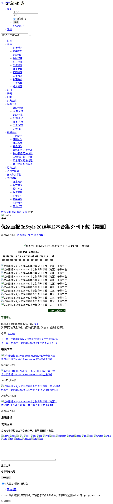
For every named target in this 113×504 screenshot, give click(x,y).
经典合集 (11, 167)
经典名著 (17, 143)
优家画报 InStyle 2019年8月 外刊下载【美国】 (29, 343)
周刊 (9, 93)
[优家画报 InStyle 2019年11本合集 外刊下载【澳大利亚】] (31, 386)
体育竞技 (17, 69)
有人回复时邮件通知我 (16, 483)
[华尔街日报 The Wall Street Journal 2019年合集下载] (28, 371)
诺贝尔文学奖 (14, 174)
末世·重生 (18, 129)
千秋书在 (6, 3)
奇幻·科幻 (18, 115)
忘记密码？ (19, 26)
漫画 (9, 44)
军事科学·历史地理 (23, 160)
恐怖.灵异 (18, 118)
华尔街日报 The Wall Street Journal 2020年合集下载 (26, 359)
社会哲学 (17, 146)
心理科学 (17, 203)
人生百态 (17, 76)
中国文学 (17, 136)
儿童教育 (17, 181)
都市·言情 (18, 122)
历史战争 (17, 83)
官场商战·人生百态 (23, 150)
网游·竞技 (18, 111)
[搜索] (30, 35)
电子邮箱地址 (8, 471)
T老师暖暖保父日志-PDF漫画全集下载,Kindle (29, 339)
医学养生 (17, 196)
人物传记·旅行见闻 (23, 157)
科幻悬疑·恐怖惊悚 (23, 153)
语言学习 (17, 185)
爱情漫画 (17, 65)
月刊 (9, 90)
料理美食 (17, 79)
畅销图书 (11, 132)
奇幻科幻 (17, 55)
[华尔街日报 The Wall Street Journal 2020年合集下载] (28, 356)
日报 (9, 97)
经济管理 (17, 192)
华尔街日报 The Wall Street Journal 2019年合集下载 (26, 374)
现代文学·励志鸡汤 (23, 164)
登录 (36, 324)
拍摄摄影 (17, 199)
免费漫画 (17, 48)
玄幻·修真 (18, 107)
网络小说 (11, 104)
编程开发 (17, 189)
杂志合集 (11, 100)
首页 (9, 41)
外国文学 (17, 139)
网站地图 (11, 489)
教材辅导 (11, 178)
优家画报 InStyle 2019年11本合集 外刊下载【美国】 (27, 405)
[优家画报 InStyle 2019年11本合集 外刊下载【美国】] (29, 401)
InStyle (11, 333)
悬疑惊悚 (17, 58)
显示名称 (6, 465)
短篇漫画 (17, 86)
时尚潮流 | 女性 (20, 212)
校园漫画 (17, 72)
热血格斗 (17, 62)
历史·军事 (18, 125)
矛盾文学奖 (13, 171)
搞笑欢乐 (17, 51)
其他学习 (17, 206)
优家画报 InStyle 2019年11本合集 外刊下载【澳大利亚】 (30, 390)
